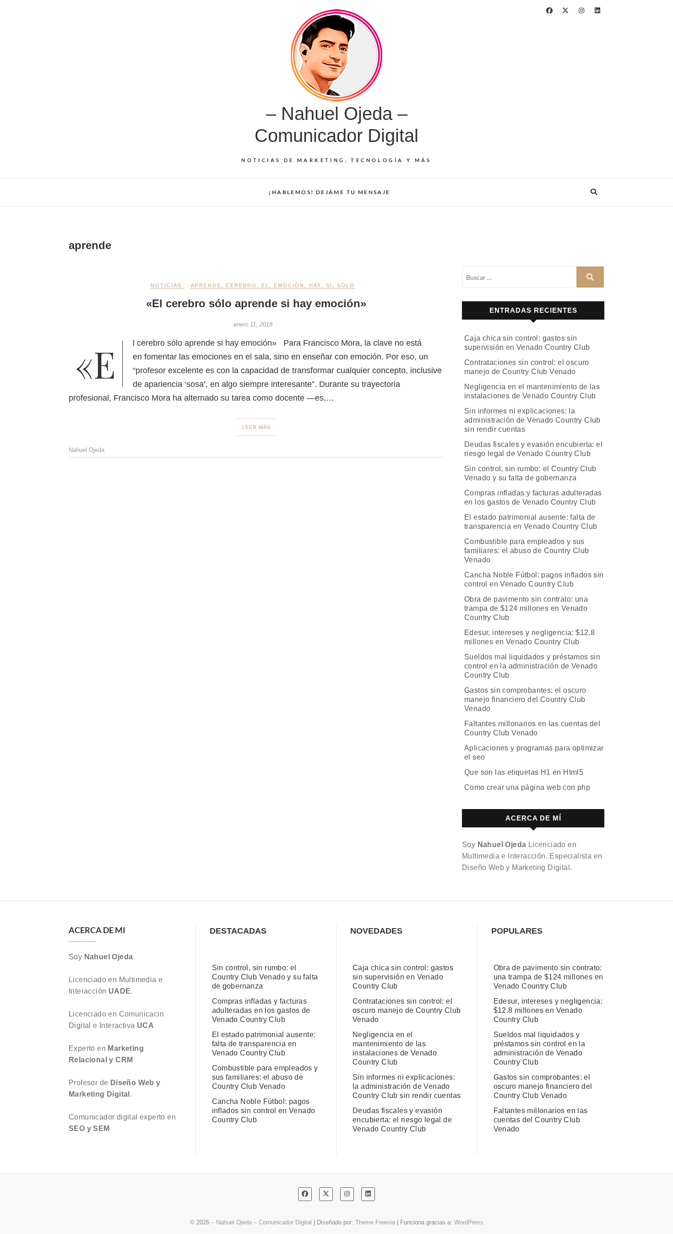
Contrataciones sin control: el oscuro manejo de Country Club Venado (407, 1010)
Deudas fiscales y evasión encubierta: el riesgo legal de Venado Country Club (402, 1120)
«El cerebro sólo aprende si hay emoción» (256, 303)
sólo (346, 285)
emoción (289, 285)
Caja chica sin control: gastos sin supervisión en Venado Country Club (403, 977)
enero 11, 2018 (252, 324)
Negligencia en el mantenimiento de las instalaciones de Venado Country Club (395, 1048)
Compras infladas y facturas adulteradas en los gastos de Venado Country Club (261, 1010)
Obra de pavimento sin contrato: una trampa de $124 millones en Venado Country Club (526, 608)
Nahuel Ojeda (86, 449)
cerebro (241, 285)
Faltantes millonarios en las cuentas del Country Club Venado (541, 1120)
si (329, 285)
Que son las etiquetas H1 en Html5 (523, 772)
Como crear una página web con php (527, 787)
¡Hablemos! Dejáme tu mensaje (329, 192)
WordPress (468, 1222)
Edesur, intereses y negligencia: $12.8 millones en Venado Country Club (548, 1010)
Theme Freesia (375, 1222)
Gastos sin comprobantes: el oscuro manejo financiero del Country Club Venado (525, 699)
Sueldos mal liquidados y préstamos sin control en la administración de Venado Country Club (532, 666)
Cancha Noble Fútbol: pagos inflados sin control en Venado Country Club (263, 1111)
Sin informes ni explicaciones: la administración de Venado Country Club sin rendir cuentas (532, 420)
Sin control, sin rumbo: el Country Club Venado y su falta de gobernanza (265, 977)
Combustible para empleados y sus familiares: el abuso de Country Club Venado (526, 551)
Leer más (256, 427)
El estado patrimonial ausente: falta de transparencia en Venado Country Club (264, 1044)
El (265, 285)
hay (315, 285)
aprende (206, 285)
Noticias (166, 285)
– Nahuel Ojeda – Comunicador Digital (336, 124)
